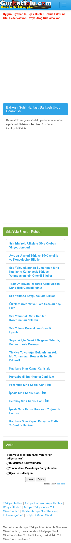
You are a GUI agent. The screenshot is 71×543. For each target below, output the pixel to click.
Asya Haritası (54, 503)
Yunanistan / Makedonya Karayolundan (33, 468)
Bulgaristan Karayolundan (25, 462)
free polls (61, 484)
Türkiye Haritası (12, 503)
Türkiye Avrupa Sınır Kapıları (39, 511)
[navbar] (63, 5)
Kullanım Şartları (13, 515)
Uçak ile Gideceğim (21, 473)
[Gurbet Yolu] (25, 4)
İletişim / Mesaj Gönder (40, 515)
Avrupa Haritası (34, 503)
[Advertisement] (35, 63)
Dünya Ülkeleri (12, 507)
